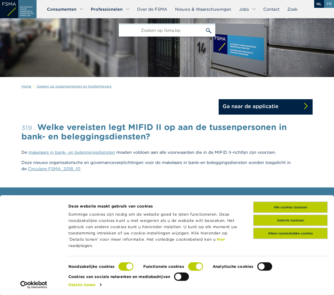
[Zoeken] (208, 30)
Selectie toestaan (290, 220)
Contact (271, 9)
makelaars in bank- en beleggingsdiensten (71, 152)
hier (221, 239)
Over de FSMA (152, 9)
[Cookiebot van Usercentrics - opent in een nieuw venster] (34, 285)
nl (319, 4)
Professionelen (107, 9)
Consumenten (61, 9)
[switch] (195, 266)
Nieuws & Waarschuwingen (203, 9)
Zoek (292, 9)
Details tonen (81, 284)
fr (329, 4)
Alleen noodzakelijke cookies (290, 233)
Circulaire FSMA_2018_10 (54, 168)
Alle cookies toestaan (290, 207)
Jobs (244, 9)
